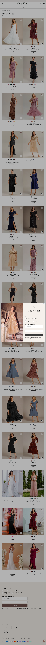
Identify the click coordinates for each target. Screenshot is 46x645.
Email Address (27, 328)
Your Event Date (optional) (30, 324)
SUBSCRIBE (34, 334)
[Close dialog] (43, 303)
